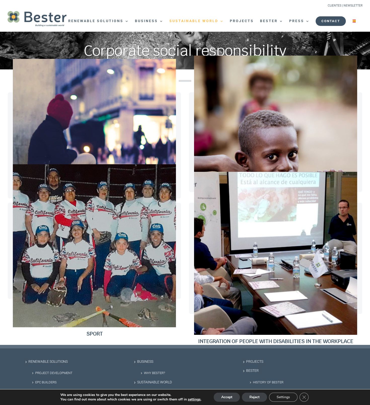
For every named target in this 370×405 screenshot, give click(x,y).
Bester (252, 371)
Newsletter (353, 5)
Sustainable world (154, 382)
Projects (254, 361)
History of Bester (268, 382)
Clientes (334, 5)
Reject (254, 397)
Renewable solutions (48, 361)
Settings (283, 397)
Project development (53, 373)
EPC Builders (46, 382)
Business (145, 361)
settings (194, 399)
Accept (226, 397)
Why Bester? (154, 373)
